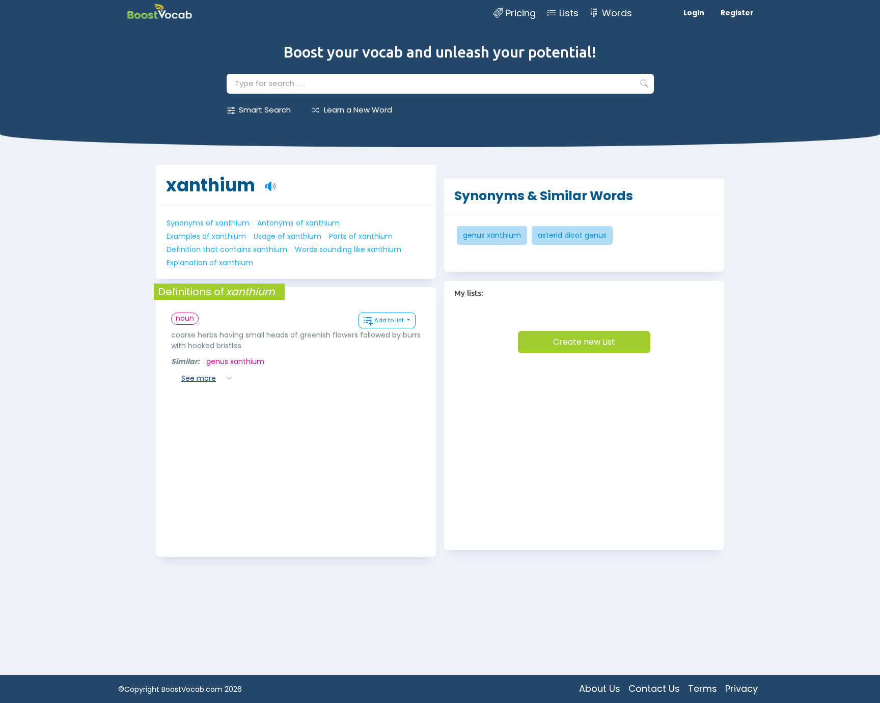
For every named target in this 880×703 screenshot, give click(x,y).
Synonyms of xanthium (208, 223)
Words (617, 13)
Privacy (741, 688)
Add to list (389, 320)
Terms (702, 688)
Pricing (521, 13)
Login (693, 13)
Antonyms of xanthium (298, 223)
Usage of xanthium (287, 236)
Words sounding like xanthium (348, 249)
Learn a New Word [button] (358, 109)
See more (198, 378)
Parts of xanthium (361, 236)
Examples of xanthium (206, 236)
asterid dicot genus (572, 235)
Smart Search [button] (265, 109)
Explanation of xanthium (210, 263)
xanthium (210, 185)
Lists (569, 13)
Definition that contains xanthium (227, 249)
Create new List (584, 342)
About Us (599, 688)
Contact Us (654, 688)
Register (737, 13)
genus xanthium (235, 361)
